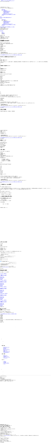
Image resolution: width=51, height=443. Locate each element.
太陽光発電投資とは (6, 352)
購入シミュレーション (7, 349)
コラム (3, 15)
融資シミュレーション (7, 351)
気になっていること (3, 434)
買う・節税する (4, 10)
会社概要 (5, 362)
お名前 (2, 429)
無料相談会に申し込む (5, 14)
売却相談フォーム (6, 356)
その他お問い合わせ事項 (4, 263)
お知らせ (5, 361)
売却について (5, 355)
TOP (2, 32)
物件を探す (3, 9)
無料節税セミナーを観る (11, 14)
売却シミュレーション (7, 357)
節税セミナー (5, 350)
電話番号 (2, 257)
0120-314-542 (2, 28)
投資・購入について (6, 347)
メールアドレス (3, 256)
